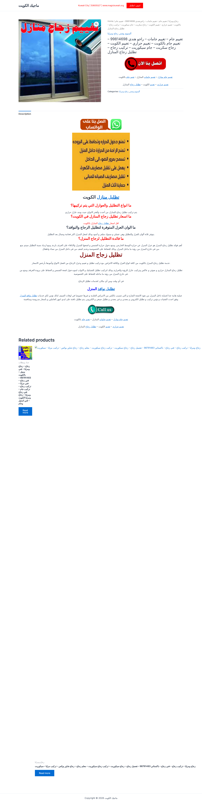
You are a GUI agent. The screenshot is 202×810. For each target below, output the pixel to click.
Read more (25, 411)
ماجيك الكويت (29, 5)
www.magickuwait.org (113, 5)
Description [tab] (25, 113)
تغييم (152, 84)
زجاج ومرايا (173, 21)
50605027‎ (96, 5)
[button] (135, 5)
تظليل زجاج (135, 84)
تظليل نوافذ (106, 289)
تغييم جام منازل (165, 77)
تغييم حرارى (162, 84)
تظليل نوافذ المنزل (28, 295)
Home (110, 21)
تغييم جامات (149, 77)
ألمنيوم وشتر (125, 33)
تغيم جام (130, 77)
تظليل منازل (108, 197)
